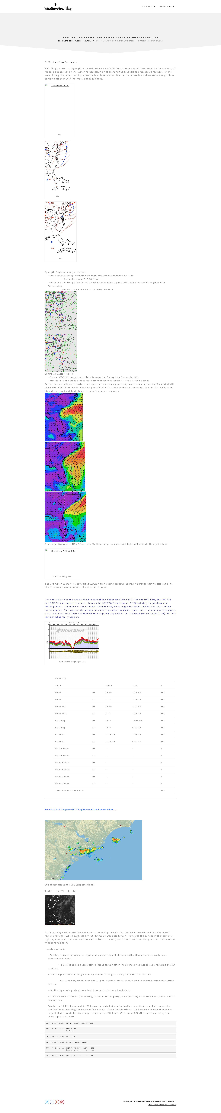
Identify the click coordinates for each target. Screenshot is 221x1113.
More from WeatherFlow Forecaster (162, 1105)
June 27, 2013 (128, 1101)
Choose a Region (148, 7)
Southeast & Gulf (144, 1101)
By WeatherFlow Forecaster (61, 62)
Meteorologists (167, 7)
